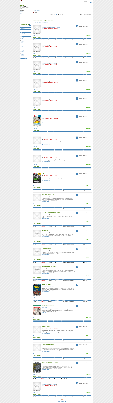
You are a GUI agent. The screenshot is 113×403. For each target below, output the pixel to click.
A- (20, 13)
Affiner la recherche (45, 22)
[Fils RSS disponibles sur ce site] (62, 399)
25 (84, 14)
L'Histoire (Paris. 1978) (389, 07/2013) (50, 100)
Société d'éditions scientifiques (55, 27)
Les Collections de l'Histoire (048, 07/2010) (51, 28)
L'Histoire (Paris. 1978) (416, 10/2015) (50, 346)
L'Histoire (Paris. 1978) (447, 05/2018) (50, 139)
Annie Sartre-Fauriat (50, 174)
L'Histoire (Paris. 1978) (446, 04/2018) (50, 157)
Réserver (89, 35)
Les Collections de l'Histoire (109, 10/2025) (51, 364)
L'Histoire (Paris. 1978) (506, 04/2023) (50, 175)
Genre (21, 32)
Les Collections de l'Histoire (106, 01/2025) (51, 308)
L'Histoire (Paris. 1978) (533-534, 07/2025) (51, 118)
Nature (21, 29)
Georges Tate (44, 268)
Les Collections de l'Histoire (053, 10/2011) (51, 328)
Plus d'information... (46, 87)
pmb (62, 402)
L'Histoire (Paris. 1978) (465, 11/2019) (50, 385)
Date (21, 36)
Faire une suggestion (38, 22)
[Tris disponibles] (33, 22)
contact (21, 11)
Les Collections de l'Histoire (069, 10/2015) (51, 82)
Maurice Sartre (44, 27)
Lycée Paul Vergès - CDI (62, 401)
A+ (22, 13)
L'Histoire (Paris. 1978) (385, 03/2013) (50, 46)
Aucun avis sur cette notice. (83, 26)
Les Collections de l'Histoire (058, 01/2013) (51, 196)
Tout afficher (89, 14)
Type (21, 27)
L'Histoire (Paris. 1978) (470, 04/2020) (50, 64)
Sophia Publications (53, 63)
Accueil (35, 12)
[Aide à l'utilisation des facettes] (29, 24)
